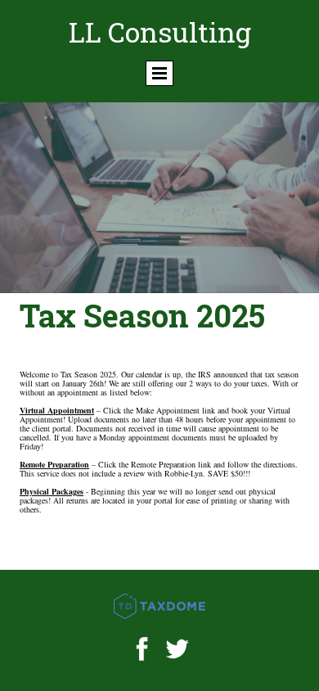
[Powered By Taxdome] (159, 606)
